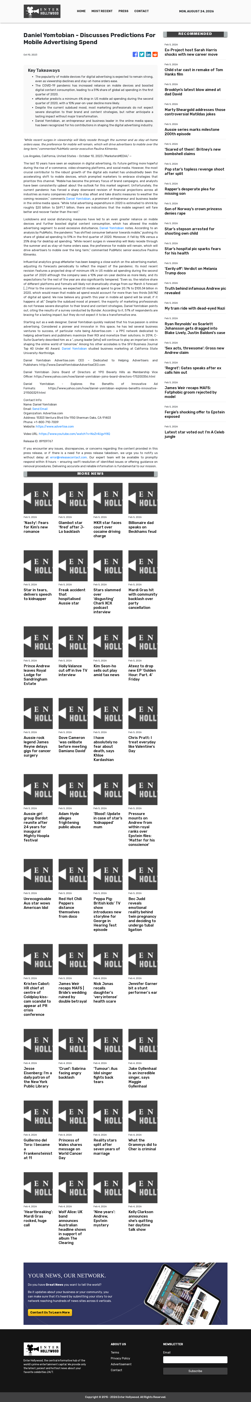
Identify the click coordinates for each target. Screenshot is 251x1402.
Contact (116, 1370)
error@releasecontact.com (68, 457)
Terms (115, 1352)
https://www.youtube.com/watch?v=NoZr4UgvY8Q (74, 434)
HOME (81, 11)
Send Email (40, 409)
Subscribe (195, 1371)
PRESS (123, 11)
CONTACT (141, 11)
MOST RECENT (102, 11)
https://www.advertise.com (55, 426)
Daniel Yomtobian (78, 198)
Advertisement (121, 1364)
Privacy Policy (120, 1358)
